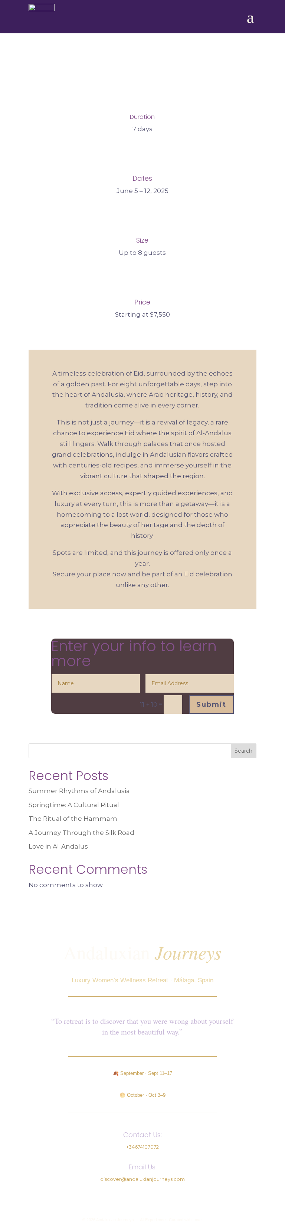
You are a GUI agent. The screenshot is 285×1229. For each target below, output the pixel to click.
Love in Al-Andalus (58, 846)
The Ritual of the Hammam (73, 818)
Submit (211, 704)
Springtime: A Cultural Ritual (74, 805)
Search (243, 750)
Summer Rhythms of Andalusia (79, 791)
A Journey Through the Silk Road (81, 832)
